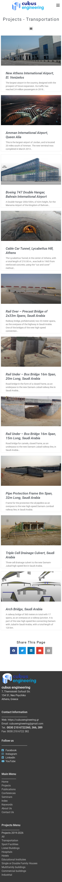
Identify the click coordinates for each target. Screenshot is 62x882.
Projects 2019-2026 (12, 832)
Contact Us (8, 812)
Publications (9, 789)
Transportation (10, 840)
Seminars (7, 796)
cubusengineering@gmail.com (26, 723)
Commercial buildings (14, 870)
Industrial (7, 874)
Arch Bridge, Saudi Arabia (24, 609)
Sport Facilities (10, 844)
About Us (7, 808)
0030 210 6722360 (18, 727)
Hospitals (7, 851)
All (3, 836)
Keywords (7, 804)
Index (5, 800)
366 (34, 727)
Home (5, 781)
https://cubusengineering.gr (23, 719)
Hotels (5, 855)
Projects (6, 785)
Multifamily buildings (13, 867)
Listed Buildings (11, 848)
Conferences (9, 793)
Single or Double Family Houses (19, 863)
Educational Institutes (14, 859)
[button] (31, 28)
